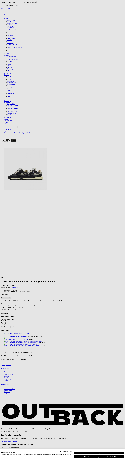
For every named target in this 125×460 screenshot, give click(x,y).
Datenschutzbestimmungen (65, 451)
